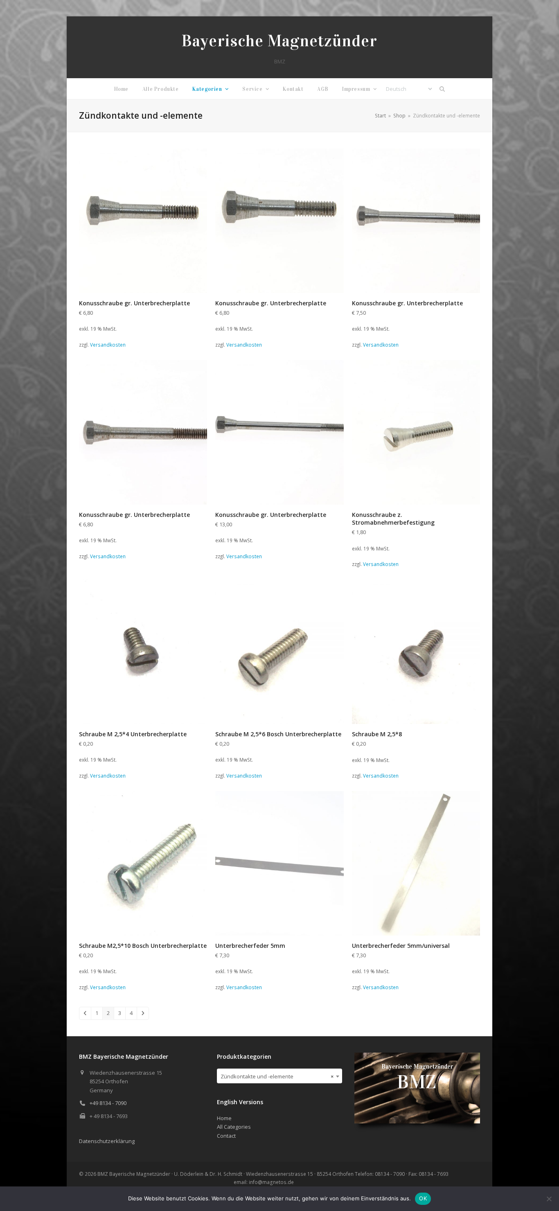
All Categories (234, 1126)
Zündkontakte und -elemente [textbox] (277, 1076)
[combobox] (280, 1076)
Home (224, 1118)
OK (423, 1198)
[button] (442, 89)
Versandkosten (108, 344)
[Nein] (549, 1199)
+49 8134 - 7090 (108, 1103)
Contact (226, 1135)
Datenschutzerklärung (107, 1141)
